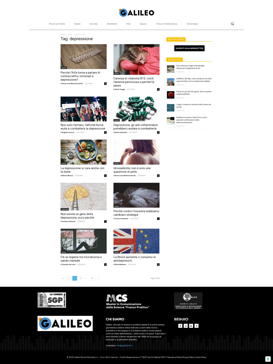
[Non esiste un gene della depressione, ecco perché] (84, 196)
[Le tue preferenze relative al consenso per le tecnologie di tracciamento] (268, 359)
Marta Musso (67, 175)
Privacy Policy (188, 357)
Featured (64, 120)
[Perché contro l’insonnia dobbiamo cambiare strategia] (136, 195)
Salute (63, 68)
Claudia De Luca (69, 264)
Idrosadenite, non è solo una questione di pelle (131, 169)
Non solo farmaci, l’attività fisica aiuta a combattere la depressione (83, 126)
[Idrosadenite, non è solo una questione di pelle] (136, 152)
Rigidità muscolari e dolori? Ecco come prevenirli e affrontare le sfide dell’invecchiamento (191, 120)
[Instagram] (186, 326)
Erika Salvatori (121, 132)
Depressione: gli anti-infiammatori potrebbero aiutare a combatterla (135, 126)
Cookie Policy (200, 357)
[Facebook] (180, 326)
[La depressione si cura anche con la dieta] (84, 152)
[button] (232, 24)
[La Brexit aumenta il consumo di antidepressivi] (136, 241)
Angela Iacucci (68, 132)
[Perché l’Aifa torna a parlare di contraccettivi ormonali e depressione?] (84, 56)
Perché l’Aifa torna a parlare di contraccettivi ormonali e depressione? (80, 76)
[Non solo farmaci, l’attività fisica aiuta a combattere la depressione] (84, 109)
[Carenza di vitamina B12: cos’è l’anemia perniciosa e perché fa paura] (136, 59)
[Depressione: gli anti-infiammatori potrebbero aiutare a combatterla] (136, 109)
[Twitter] (196, 326)
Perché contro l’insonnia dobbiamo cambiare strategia (136, 212)
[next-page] (98, 278)
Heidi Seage (120, 89)
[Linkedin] (191, 326)
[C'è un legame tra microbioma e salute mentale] (84, 241)
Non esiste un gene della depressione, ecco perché (77, 215)
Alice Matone (120, 264)
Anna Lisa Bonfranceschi (72, 83)
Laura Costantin (121, 218)
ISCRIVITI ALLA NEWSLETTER (189, 48)
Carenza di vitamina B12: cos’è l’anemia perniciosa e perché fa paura (133, 82)
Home (63, 34)
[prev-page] (63, 278)
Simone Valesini (68, 221)
